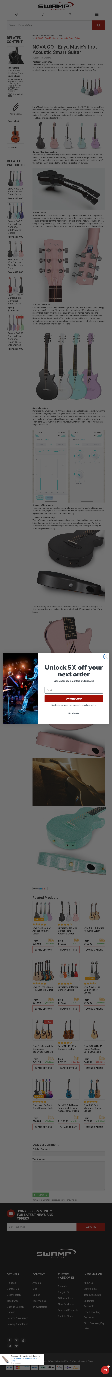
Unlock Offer (74, 699)
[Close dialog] (105, 656)
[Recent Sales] (6, 1359)
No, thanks (73, 713)
